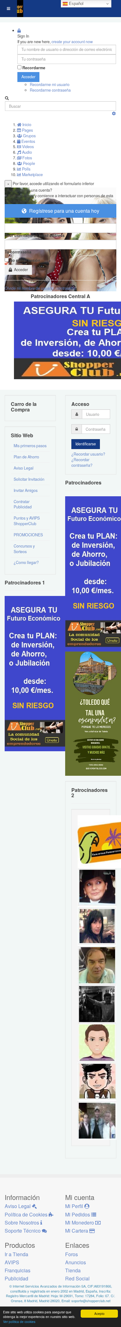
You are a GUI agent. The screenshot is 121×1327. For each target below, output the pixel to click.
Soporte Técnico (23, 1230)
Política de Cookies (27, 1214)
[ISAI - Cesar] (97, 1081)
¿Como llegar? (26, 562)
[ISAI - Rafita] (97, 964)
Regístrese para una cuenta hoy (63, 210)
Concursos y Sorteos (24, 548)
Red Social (77, 1278)
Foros (71, 1254)
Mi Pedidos (78, 1214)
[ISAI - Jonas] (97, 1042)
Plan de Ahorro (26, 457)
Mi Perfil (74, 1206)
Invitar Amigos (26, 490)
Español (75, 3)
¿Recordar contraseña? (81, 462)
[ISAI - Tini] (97, 926)
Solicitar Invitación (29, 479)
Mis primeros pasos (30, 445)
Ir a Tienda (16, 1254)
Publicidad (16, 1278)
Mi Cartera (77, 1230)
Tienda (73, 1270)
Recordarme (33, 67)
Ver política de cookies (19, 1321)
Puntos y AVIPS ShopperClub (27, 520)
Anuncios (75, 1262)
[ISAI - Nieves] (97, 887)
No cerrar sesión (25, 260)
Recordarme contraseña (50, 90)
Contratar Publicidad (23, 504)
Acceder (28, 77)
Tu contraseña (18, 252)
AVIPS (12, 1262)
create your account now (72, 41)
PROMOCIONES (28, 535)
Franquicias (17, 1270)
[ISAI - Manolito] (97, 1120)
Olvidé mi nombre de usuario (29, 288)
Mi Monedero (80, 1222)
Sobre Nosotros (22, 1222)
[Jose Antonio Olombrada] (36, 673)
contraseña (65, 288)
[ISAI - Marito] (97, 1003)
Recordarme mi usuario (49, 84)
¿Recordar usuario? (88, 454)
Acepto (99, 1313)
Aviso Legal (24, 468)
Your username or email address (35, 235)
